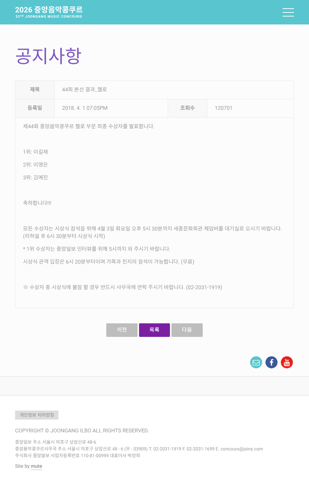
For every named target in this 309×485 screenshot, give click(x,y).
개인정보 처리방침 (37, 415)
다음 (187, 330)
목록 (155, 330)
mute (36, 466)
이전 (122, 330)
